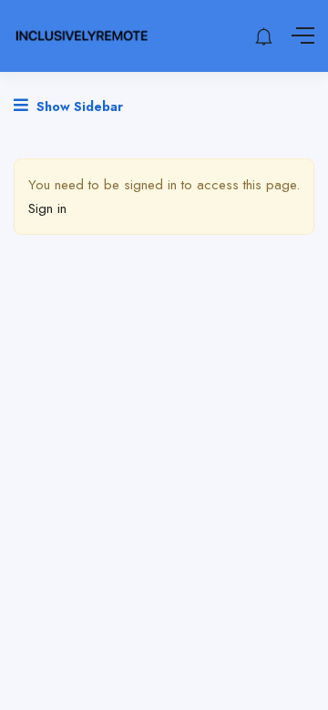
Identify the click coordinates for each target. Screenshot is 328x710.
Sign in (47, 208)
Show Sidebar (78, 106)
